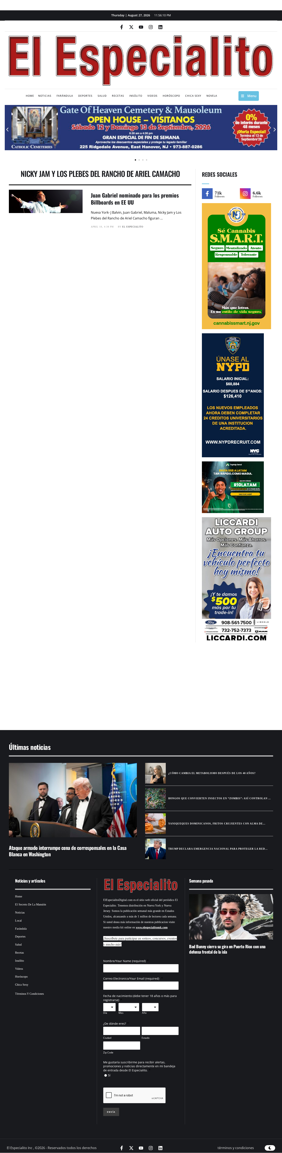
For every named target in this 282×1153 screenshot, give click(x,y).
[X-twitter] (131, 27)
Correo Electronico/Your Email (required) (131, 978)
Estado (145, 1038)
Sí (109, 1075)
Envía (111, 1111)
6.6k (257, 192)
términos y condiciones (236, 1148)
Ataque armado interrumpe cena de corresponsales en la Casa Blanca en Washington (67, 851)
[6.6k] (245, 193)
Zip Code (108, 1052)
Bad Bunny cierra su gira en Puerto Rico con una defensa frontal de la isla (227, 949)
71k (218, 192)
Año (144, 1013)
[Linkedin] (160, 27)
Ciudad (107, 1038)
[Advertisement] (128, 688)
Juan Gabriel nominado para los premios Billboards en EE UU (135, 198)
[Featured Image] (73, 800)
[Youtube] (141, 27)
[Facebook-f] (121, 27)
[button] (7, 129)
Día (105, 1013)
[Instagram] (150, 27)
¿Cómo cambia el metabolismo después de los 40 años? (212, 773)
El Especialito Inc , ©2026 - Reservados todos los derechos (52, 1148)
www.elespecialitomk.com (152, 927)
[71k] (207, 193)
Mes (120, 1013)
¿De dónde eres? (114, 1024)
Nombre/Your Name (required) (124, 961)
